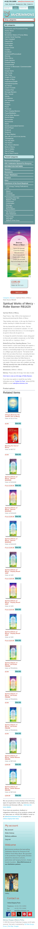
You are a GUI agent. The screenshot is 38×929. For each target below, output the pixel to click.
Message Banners (10, 92)
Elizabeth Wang (10, 62)
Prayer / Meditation (11, 175)
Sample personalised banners (14, 126)
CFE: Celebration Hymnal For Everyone (18, 163)
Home (6, 4)
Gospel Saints (9, 71)
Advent (8, 191)
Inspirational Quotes (11, 83)
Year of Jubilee (9, 149)
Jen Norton (8, 85)
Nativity (7, 96)
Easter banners (10, 60)
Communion (10, 201)
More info (18, 423)
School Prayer (9, 128)
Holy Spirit (9, 218)
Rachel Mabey (9, 117)
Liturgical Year (9, 90)
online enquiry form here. (11, 818)
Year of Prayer (9, 151)
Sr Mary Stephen (10, 134)
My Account (12, 4)
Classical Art (9, 41)
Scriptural (8, 130)
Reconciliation (10, 209)
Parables (7, 104)
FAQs (25, 4)
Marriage (9, 205)
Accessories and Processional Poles (16, 28)
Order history (9, 833)
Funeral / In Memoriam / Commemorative (18, 66)
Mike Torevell (9, 94)
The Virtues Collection (12, 145)
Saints (7, 123)
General (7, 69)
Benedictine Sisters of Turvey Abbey (16, 35)
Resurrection (9, 119)
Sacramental (9, 121)
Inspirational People (11, 81)
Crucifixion (8, 52)
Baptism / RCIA (11, 200)
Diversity (7, 56)
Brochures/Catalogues (12, 160)
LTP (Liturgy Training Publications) (17, 186)
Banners (12, 298)
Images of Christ (10, 77)
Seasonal (8, 132)
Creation (7, 50)
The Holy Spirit (9, 140)
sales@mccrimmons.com (26, 1)
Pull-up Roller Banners (12, 115)
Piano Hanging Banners (12, 111)
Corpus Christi (9, 47)
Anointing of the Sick (12, 198)
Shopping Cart (19, 4)
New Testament (11, 214)
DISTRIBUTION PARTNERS (14, 166)
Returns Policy (19, 920)
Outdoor (7, 102)
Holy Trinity (8, 75)
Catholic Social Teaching (12, 37)
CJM (7, 188)
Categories (6, 298)
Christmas (9, 193)
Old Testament (9, 100)
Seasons (8, 169)
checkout (31, 7)
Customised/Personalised (13, 54)
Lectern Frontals (10, 88)
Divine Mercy (9, 58)
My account (9, 830)
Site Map (10, 926)
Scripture (8, 177)
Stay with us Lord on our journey (15, 136)
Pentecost (8, 109)
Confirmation (9, 43)
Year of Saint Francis (11, 153)
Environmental (9, 64)
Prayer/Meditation (10, 113)
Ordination (9, 207)
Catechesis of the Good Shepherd (16, 183)
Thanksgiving (9, 138)
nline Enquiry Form (14, 903)
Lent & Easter (10, 195)
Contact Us (30, 4)
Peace (7, 107)
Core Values (9, 45)
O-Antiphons (9, 98)
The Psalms (8, 143)
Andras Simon (9, 31)
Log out (8, 839)
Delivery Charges (8, 920)
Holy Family (8, 73)
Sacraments (9, 172)
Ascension (8, 33)
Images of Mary (10, 79)
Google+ (16, 926)
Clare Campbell (10, 39)
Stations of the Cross (12, 220)
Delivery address (11, 836)
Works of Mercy (10, 147)
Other (6, 180)
